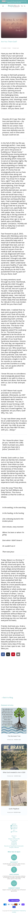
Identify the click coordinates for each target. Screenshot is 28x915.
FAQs (14, 837)
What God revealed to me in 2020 (14, 772)
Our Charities (14, 840)
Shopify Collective (14, 847)
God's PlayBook (14, 809)
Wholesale (14, 843)
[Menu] (3, 6)
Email (14, 824)
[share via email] (18, 654)
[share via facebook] (3, 654)
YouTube (14, 831)
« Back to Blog (7, 697)
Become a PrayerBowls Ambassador (14, 846)
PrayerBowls (15, 910)
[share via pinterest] (13, 654)
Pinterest (14, 828)
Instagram (15, 827)
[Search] (24, 6)
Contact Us (14, 844)
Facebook (14, 825)
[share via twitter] (8, 654)
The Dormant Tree (14, 736)
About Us (14, 836)
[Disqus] (14, 676)
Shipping (14, 841)
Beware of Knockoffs (14, 839)
